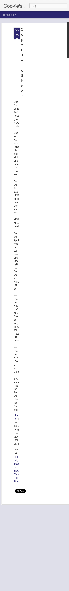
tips (16, 471)
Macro (16, 465)
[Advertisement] (38, 83)
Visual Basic (16, 480)
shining (16, 416)
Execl (16, 458)
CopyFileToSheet (22, 62)
